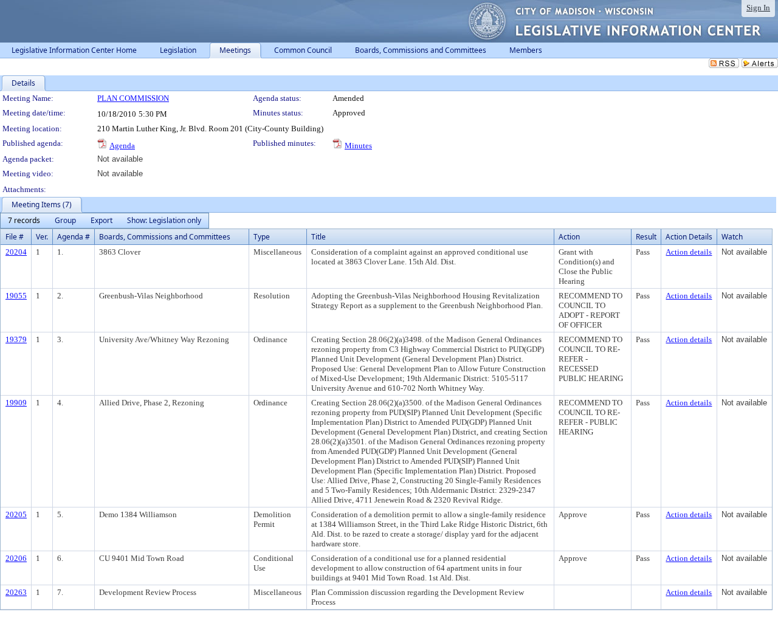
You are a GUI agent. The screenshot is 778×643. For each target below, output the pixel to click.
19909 (16, 402)
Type (261, 237)
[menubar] (104, 221)
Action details (689, 251)
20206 (16, 558)
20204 (16, 251)
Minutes (358, 145)
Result (646, 237)
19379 (16, 339)
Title (318, 237)
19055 (16, 295)
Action (569, 237)
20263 (16, 592)
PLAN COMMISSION (133, 98)
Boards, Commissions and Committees (164, 237)
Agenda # (73, 237)
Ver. (42, 237)
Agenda (122, 145)
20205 (16, 514)
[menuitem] (24, 220)
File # (14, 237)
